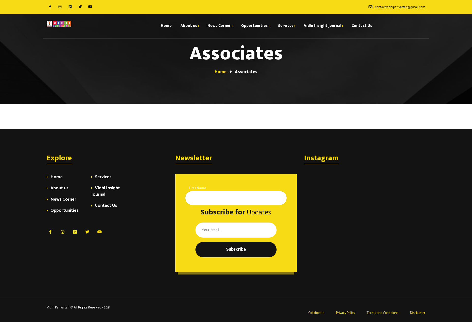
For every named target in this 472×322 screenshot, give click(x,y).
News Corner (63, 199)
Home (56, 177)
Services (103, 177)
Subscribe (236, 249)
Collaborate (316, 313)
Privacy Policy (345, 313)
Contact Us (106, 206)
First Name (197, 188)
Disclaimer (417, 313)
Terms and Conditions (382, 313)
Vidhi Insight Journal (105, 191)
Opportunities (64, 211)
